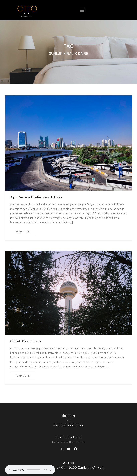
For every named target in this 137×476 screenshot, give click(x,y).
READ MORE (22, 231)
